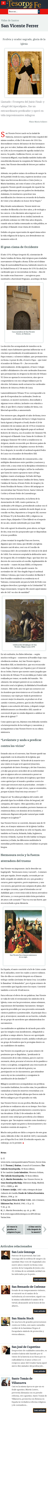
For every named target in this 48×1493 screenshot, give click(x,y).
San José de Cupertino (26, 1347)
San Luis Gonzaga (23, 1252)
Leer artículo (39, 1279)
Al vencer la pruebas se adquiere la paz (14, 1229)
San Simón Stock (23, 1318)
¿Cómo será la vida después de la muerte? (34, 1229)
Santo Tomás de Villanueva (22, 1381)
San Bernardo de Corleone (28, 1286)
